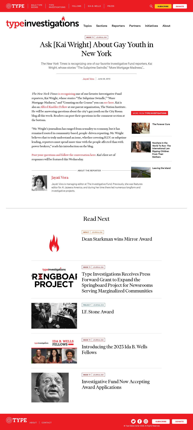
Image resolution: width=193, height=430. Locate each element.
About (166, 25)
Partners (135, 25)
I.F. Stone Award (98, 312)
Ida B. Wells (94, 6)
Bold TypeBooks (36, 6)
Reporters (118, 25)
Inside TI (90, 37)
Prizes (110, 6)
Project (87, 305)
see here (109, 102)
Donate (180, 6)
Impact (86, 232)
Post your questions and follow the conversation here (64, 155)
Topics (87, 25)
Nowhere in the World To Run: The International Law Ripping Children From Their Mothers (161, 149)
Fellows (76, 6)
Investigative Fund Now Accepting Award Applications (116, 384)
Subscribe (163, 6)
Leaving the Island (161, 167)
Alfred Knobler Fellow (53, 107)
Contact (47, 422)
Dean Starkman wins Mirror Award (117, 239)
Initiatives (151, 25)
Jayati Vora (88, 78)
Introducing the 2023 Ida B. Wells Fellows (114, 349)
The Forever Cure (161, 124)
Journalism (101, 37)
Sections (101, 25)
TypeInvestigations (57, 6)
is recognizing (66, 94)
